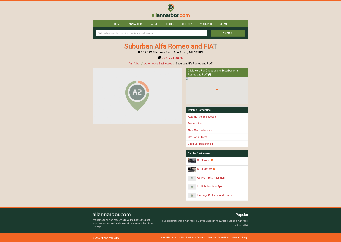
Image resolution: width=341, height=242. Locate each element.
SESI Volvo (204, 160)
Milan (223, 24)
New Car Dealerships (200, 130)
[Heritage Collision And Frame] (192, 195)
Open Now (223, 237)
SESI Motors (205, 169)
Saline (154, 24)
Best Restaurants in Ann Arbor (179, 220)
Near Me (211, 237)
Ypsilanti (206, 24)
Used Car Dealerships (200, 143)
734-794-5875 (172, 58)
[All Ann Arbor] (171, 10)
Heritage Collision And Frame (214, 195)
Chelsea (187, 24)
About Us (165, 237)
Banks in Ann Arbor (238, 220)
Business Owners (195, 237)
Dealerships (195, 123)
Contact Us (178, 237)
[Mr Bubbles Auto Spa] (192, 187)
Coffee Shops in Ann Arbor (212, 220)
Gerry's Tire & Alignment (211, 177)
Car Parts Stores (197, 137)
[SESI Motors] (192, 169)
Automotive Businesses (158, 63)
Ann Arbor (135, 24)
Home (117, 24)
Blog (244, 237)
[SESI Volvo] (192, 160)
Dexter (170, 24)
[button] (217, 90)
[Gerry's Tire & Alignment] (192, 178)
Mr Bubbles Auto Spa (209, 186)
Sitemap (235, 237)
